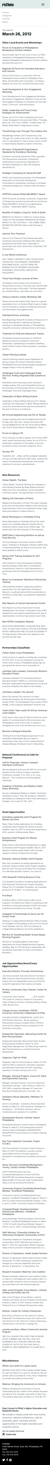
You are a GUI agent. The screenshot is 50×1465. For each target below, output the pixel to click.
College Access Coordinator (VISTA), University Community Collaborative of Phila (23, 1011)
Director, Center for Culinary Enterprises (21, 1311)
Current (5, 12)
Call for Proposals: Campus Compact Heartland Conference (20, 763)
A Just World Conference (14, 254)
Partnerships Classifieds (16, 647)
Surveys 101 (8, 451)
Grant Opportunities (13, 812)
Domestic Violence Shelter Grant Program (22, 858)
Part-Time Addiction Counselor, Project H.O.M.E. (21, 1142)
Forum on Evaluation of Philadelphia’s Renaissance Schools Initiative (20, 48)
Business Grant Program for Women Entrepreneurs (19, 839)
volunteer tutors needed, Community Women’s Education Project (24, 672)
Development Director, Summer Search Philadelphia (21, 1118)
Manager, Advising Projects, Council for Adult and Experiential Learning (24, 1077)
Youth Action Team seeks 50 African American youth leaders (24, 711)
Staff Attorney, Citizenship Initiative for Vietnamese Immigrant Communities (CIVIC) (23, 1233)
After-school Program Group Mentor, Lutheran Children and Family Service (24, 1291)
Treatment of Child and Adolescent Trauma (23, 333)
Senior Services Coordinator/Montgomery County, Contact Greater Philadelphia (22, 1166)
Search (5, 22)
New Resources (11, 475)
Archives (6, 19)
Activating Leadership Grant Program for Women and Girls (21, 818)
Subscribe (11, 1434)
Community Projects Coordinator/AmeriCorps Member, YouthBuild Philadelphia (24, 1189)
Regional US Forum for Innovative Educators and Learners (23, 69)
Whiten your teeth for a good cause (19, 1365)
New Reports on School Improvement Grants (23, 603)
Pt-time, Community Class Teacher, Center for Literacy (24, 990)
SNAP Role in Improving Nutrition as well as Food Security (23, 536)
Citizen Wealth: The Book (14, 480)
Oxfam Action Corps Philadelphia (18, 652)
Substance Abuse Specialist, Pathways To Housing (22, 1097)
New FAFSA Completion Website (18, 621)
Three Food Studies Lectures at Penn (20, 278)
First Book (7, 895)
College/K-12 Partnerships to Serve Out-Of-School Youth (23, 915)
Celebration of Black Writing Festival (19, 396)
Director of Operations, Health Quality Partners (24, 1253)
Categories (7, 16)
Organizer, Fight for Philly (14, 1057)
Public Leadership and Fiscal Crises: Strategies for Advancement (19, 111)
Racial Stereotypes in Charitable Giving (21, 516)
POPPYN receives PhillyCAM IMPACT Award (23, 194)
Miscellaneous (10, 1360)
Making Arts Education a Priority (17, 498)
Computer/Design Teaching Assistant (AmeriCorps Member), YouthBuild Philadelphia (20, 1211)
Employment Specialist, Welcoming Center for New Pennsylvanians (24, 1035)
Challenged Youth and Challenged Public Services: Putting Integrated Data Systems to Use (24, 375)
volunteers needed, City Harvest (17, 692)
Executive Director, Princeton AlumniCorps (22, 971)
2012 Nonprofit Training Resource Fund (21, 877)
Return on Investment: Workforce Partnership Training (24, 580)
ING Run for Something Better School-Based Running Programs (23, 935)
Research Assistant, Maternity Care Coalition (24, 1271)
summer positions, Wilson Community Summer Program (25, 1330)
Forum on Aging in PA (12, 433)
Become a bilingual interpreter (16, 731)
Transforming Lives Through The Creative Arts (24, 131)
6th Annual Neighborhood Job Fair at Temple (24, 415)
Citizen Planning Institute (14, 354)
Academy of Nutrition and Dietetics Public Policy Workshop (22, 787)
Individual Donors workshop (15, 315)
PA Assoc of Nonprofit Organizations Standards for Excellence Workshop (20, 150)
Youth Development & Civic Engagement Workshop (21, 90)
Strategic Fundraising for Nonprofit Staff (21, 173)
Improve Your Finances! (13, 233)
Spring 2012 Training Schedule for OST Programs (21, 557)
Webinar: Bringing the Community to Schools (24, 1384)
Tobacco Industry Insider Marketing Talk (21, 297)
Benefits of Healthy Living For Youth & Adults (24, 212)
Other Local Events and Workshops (22, 42)
